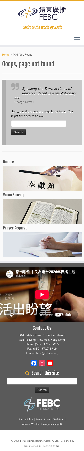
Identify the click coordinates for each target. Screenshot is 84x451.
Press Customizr (32, 446)
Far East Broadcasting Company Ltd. (39, 440)
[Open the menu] (77, 38)
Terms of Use (43, 419)
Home (6, 55)
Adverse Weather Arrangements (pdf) (42, 424)
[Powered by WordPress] (57, 445)
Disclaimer (58, 419)
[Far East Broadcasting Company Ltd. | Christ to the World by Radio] (42, 13)
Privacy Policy (26, 419)
